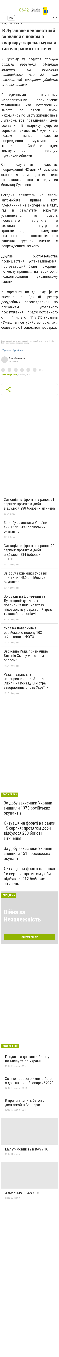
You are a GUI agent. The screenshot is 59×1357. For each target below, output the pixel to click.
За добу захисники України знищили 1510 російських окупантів (28, 853)
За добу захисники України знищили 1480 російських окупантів (25, 577)
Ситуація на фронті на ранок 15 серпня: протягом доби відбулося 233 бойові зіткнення (29, 831)
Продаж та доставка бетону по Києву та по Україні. (27, 1059)
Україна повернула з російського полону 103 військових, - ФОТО (23, 632)
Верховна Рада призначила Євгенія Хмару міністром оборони (26, 655)
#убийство (18, 350)
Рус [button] (11, 17)
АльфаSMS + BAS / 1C (22, 1193)
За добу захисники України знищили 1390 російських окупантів (25, 526)
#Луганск (6, 350)
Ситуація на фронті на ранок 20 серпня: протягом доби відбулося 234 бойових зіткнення (29, 552)
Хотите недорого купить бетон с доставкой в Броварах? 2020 (29, 1080)
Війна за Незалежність (22, 915)
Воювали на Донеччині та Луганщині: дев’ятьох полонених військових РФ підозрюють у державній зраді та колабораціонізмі (28, 605)
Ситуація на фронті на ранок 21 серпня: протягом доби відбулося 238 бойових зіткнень (29, 503)
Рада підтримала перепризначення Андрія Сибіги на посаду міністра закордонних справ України (26, 681)
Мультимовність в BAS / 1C (26, 1149)
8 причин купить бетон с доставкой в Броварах (25, 1102)
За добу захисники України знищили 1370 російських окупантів (28, 808)
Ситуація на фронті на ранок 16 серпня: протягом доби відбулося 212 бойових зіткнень (29, 876)
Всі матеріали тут (29, 936)
